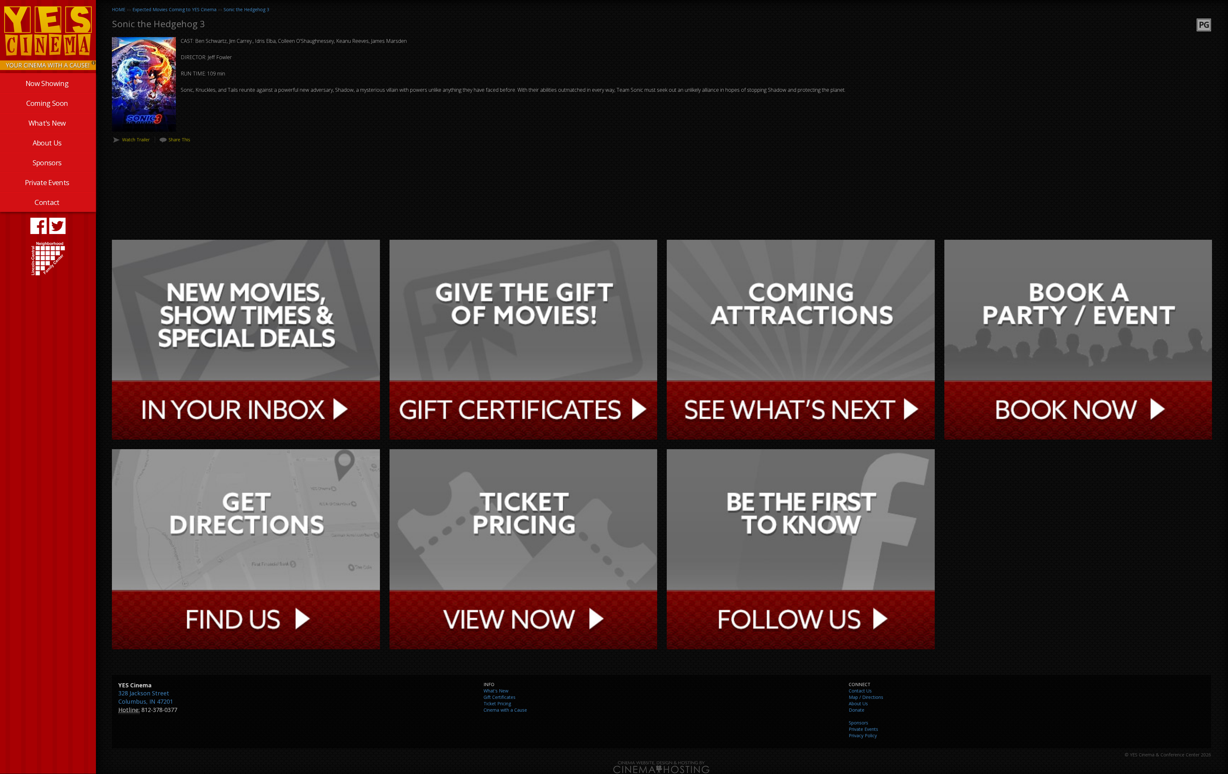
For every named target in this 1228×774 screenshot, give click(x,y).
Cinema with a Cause (505, 710)
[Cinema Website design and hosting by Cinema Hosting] (661, 767)
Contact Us (860, 691)
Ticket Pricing (497, 703)
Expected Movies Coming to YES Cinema (174, 9)
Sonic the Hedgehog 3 (246, 9)
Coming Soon (47, 103)
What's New (47, 123)
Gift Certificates (500, 697)
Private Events (47, 182)
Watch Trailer (136, 140)
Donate (856, 710)
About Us (47, 142)
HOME (118, 9)
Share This (179, 140)
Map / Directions (866, 697)
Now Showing (47, 83)
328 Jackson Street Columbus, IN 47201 (145, 697)
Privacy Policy (863, 735)
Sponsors (47, 162)
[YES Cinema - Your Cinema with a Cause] (48, 65)
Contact (47, 202)
